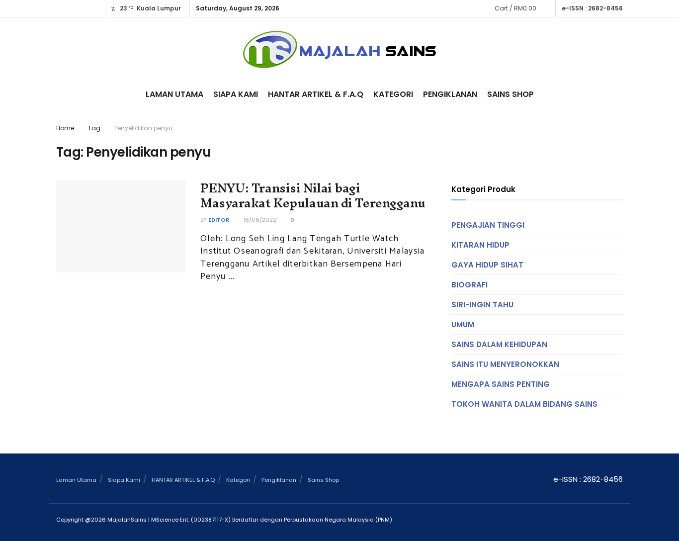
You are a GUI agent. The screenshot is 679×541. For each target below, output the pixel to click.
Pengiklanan (450, 94)
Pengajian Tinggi (487, 225)
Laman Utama (174, 94)
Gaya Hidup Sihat (487, 265)
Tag (94, 128)
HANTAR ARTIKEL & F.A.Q (315, 94)
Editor (218, 220)
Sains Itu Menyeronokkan (505, 364)
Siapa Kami (235, 94)
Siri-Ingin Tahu (482, 304)
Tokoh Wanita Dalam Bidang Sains (524, 404)
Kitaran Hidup (480, 245)
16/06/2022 (259, 220)
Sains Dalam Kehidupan (499, 344)
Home (65, 128)
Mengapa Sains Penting (500, 384)
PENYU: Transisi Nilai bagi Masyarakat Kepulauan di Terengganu (312, 195)
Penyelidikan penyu (143, 128)
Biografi (469, 284)
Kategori (393, 94)
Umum (462, 324)
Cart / (515, 8)
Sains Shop (510, 94)
